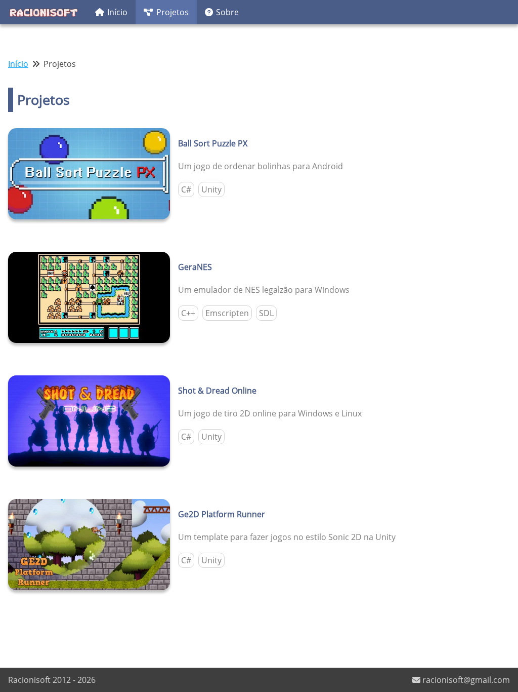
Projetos (172, 12)
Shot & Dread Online (217, 390)
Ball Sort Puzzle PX (212, 143)
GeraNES (195, 267)
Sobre (227, 12)
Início (117, 12)
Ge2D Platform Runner (221, 514)
